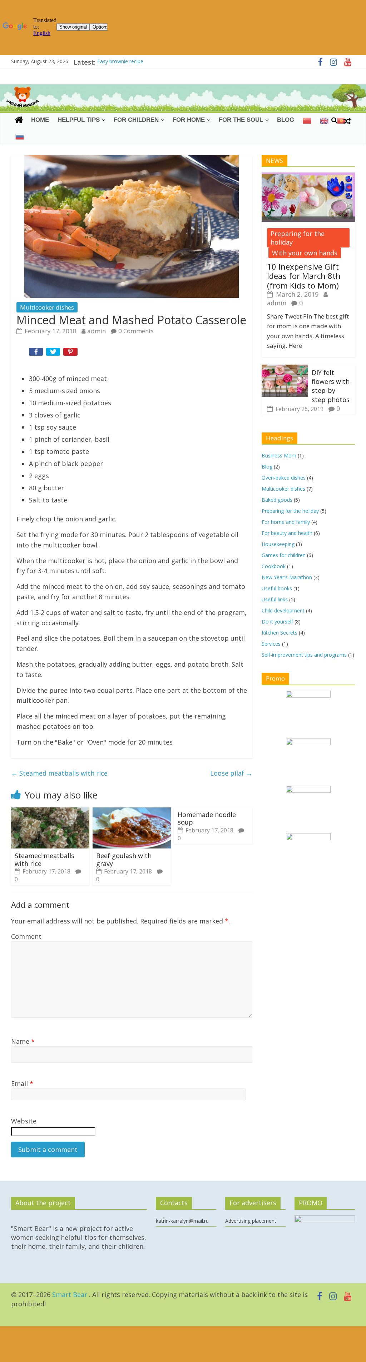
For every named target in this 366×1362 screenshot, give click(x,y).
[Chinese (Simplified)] (307, 121)
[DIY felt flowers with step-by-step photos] (285, 369)
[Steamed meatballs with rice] (50, 810)
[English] (324, 121)
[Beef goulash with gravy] (132, 810)
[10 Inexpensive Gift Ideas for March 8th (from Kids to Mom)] (308, 176)
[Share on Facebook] (37, 353)
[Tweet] (54, 353)
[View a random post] (347, 120)
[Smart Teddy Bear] (19, 120)
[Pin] (71, 353)
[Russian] (19, 136)
